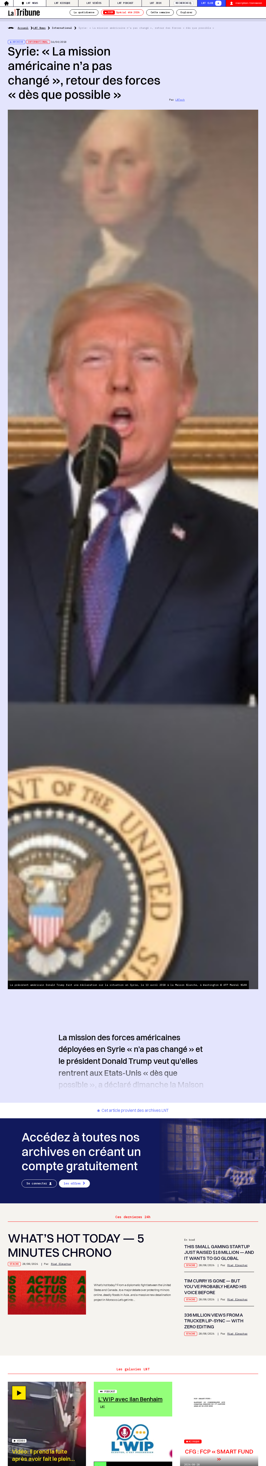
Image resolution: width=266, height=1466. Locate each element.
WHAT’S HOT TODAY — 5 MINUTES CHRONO (76, 1245)
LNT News (32, 3)
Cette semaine (160, 12)
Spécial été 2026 (123, 12)
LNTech (180, 99)
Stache (14, 1264)
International (62, 28)
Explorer (186, 12)
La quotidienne (84, 12)
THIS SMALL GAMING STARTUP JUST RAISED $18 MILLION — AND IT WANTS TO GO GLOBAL (219, 1252)
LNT (102, 1406)
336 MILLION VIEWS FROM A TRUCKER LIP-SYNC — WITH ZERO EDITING (213, 1320)
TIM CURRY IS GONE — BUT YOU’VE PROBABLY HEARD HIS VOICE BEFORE (215, 1286)
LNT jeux (156, 3)
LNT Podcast (125, 3)
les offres (72, 1183)
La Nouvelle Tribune (24, 12)
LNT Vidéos (94, 3)
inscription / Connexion (248, 3)
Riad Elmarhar (61, 1264)
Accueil (23, 28)
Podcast (109, 1391)
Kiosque (194, 1441)
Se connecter (36, 1183)
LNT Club (207, 3)
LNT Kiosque (62, 3)
